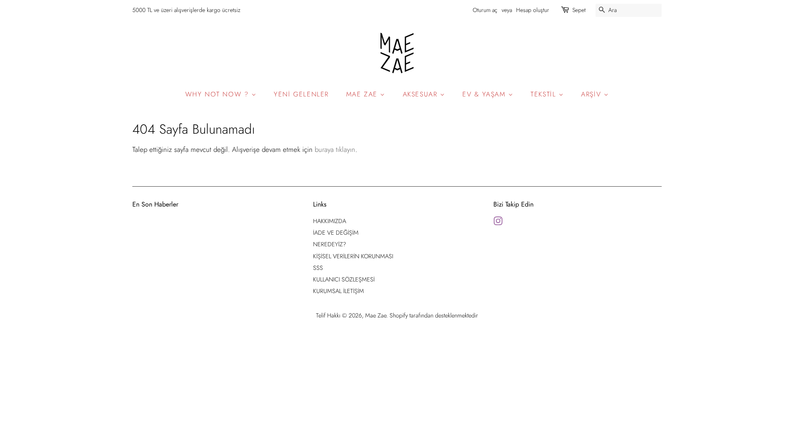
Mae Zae (375, 315)
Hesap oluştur (532, 10)
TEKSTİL (545, 94)
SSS (318, 268)
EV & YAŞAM (485, 94)
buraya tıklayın (335, 149)
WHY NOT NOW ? (218, 94)
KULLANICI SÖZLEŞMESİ (344, 279)
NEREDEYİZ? (329, 244)
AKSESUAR (421, 94)
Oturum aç (485, 10)
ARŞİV (592, 94)
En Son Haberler (155, 204)
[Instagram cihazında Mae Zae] (497, 223)
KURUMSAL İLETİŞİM (338, 291)
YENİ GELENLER (301, 94)
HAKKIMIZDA (329, 221)
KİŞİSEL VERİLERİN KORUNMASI (353, 256)
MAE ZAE (363, 94)
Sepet (579, 10)
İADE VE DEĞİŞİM (336, 232)
